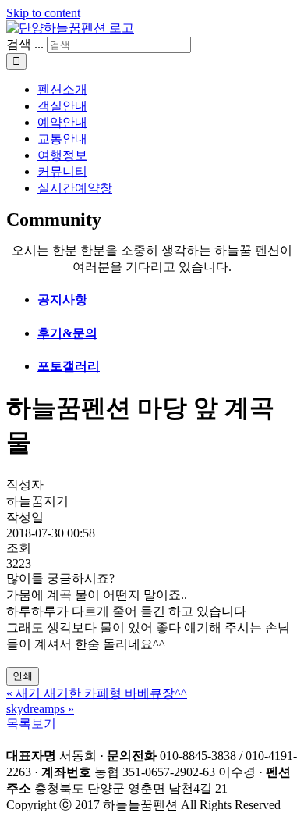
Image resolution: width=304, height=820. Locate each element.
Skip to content (43, 13)
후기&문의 (67, 333)
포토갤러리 (68, 366)
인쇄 (22, 676)
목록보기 (31, 723)
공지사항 (62, 299)
